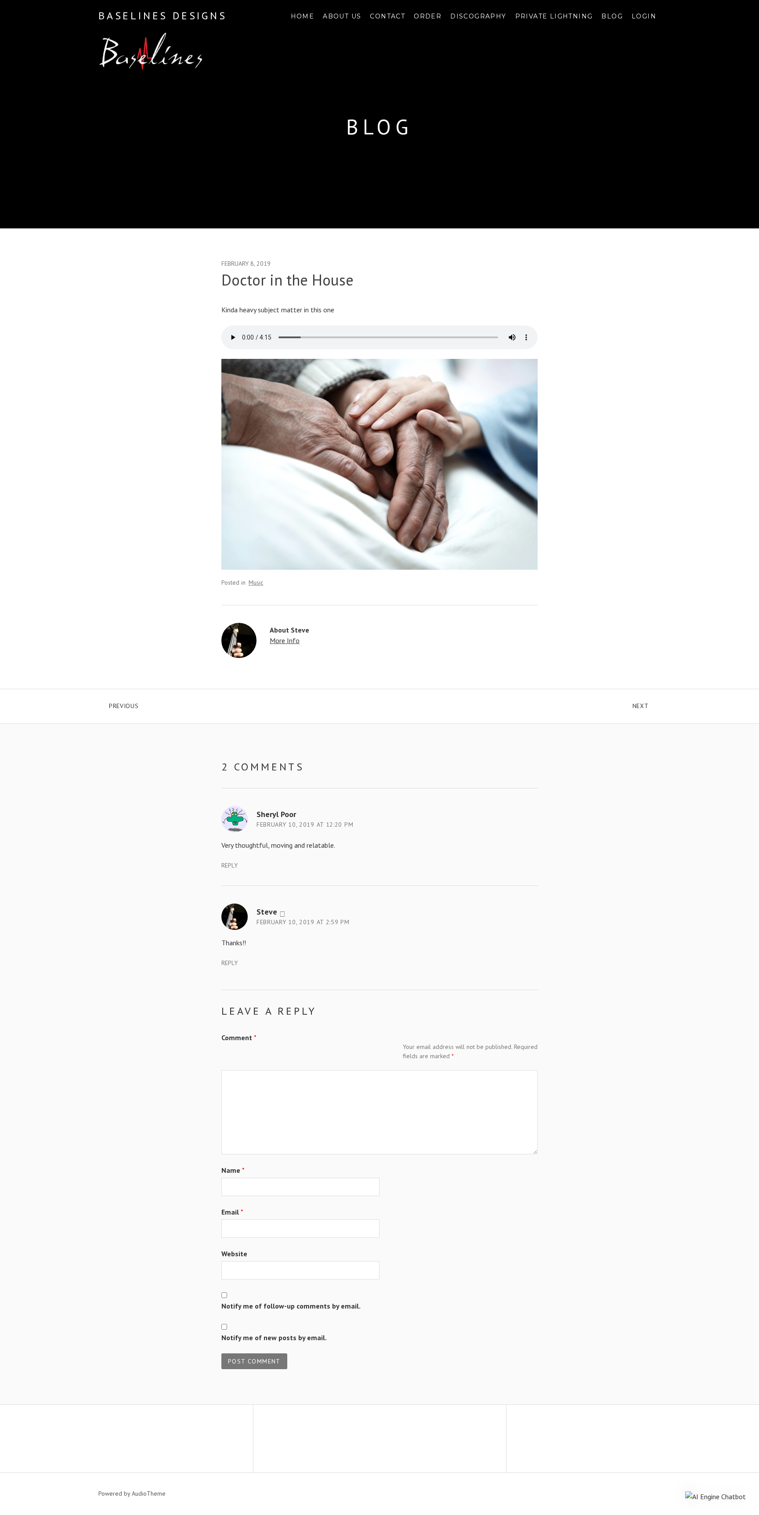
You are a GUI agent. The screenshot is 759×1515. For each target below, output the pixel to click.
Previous (162, 704)
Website (234, 1253)
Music (256, 582)
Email (232, 1212)
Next (646, 704)
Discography (478, 16)
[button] (715, 1496)
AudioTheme (149, 1493)
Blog (612, 16)
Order (427, 16)
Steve (267, 912)
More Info (285, 640)
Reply (229, 865)
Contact (387, 16)
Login (644, 16)
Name (233, 1170)
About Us (342, 16)
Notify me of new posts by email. (274, 1337)
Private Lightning (554, 16)
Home (302, 16)
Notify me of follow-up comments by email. (291, 1306)
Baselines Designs (162, 15)
